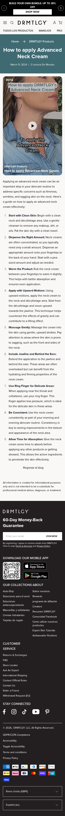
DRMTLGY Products (41, 41)
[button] (36, 566)
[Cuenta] (54, 22)
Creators (37, 606)
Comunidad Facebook (44, 617)
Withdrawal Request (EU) (16, 696)
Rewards (37, 596)
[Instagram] (13, 711)
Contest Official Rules (15, 680)
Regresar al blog (33, 468)
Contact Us (9, 685)
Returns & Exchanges (15, 655)
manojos (45, 31)
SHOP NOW (32, 12)
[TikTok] (24, 711)
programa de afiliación (44, 601)
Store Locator (10, 665)
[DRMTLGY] (32, 23)
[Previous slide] (4, 8)
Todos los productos (18, 31)
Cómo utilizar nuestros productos (45, 623)
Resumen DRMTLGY (43, 611)
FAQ (5, 660)
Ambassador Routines (44, 635)
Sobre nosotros (41, 591)
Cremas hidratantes (14, 615)
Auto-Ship (8, 591)
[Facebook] (4, 711)
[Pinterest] (47, 711)
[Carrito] (60, 22)
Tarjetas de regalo (13, 620)
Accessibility (10, 741)
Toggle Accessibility (14, 746)
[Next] (61, 8)
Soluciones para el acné (16, 596)
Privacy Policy (10, 758)
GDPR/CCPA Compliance (16, 735)
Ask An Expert (11, 670)
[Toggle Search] (12, 22)
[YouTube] (36, 711)
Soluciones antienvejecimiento (13, 603)
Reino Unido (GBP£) (17, 791)
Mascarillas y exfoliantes (16, 610)
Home (15, 41)
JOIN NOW (51, 536)
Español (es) (12, 805)
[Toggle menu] (5, 22)
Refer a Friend (11, 691)
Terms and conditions (15, 752)
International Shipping (15, 675)
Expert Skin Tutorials (43, 630)
